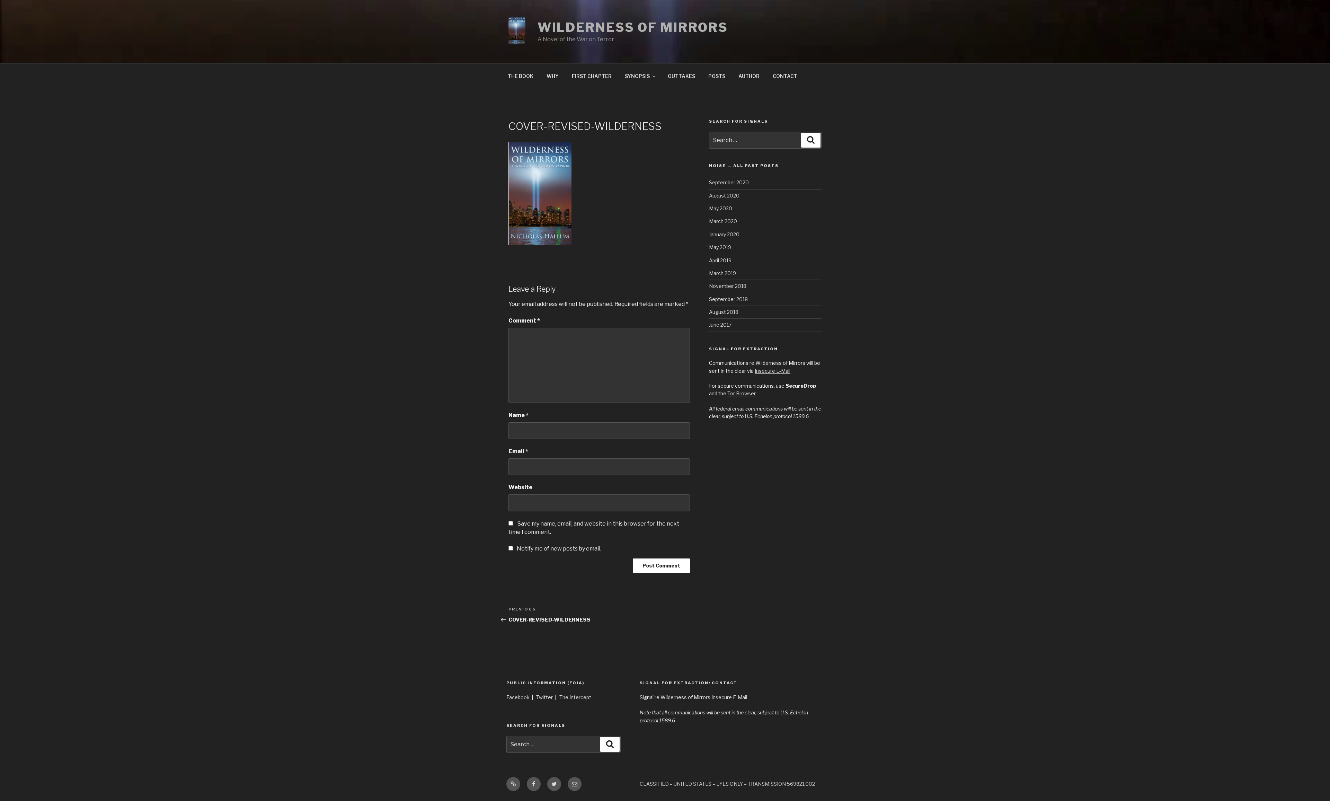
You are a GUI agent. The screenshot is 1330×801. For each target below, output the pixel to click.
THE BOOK (520, 76)
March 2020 (723, 221)
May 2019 (720, 247)
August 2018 (723, 312)
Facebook (518, 697)
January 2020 (724, 234)
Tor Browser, (741, 393)
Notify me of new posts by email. (559, 548)
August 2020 (724, 196)
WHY (553, 76)
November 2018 (727, 286)
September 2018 (728, 299)
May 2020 (720, 208)
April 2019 (720, 260)
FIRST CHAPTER (592, 76)
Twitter (544, 697)
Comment (524, 320)
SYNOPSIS (637, 76)
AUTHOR (749, 76)
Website (520, 487)
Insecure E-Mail (772, 371)
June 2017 (720, 325)
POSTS (716, 76)
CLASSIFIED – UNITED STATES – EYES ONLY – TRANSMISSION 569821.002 (727, 784)
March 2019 (722, 273)
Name (518, 415)
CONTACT (785, 76)
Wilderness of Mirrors (633, 27)
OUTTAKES (681, 76)
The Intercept (575, 697)
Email (518, 451)
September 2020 (729, 182)
